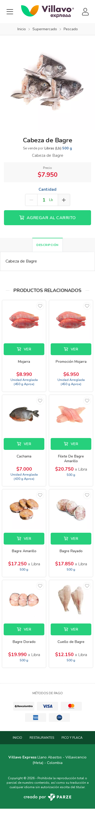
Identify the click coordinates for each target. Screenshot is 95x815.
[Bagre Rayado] (71, 509)
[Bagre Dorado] (24, 599)
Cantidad (47, 189)
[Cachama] (24, 414)
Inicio (17, 738)
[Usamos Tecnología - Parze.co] (47, 797)
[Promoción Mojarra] (71, 319)
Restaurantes (42, 738)
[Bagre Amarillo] (24, 509)
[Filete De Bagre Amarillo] (71, 414)
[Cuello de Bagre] (71, 599)
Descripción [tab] (47, 245)
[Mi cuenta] (85, 12)
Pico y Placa (72, 738)
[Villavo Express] (47, 11)
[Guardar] (40, 306)
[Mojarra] (24, 319)
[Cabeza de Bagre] (47, 82)
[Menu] (9, 12)
